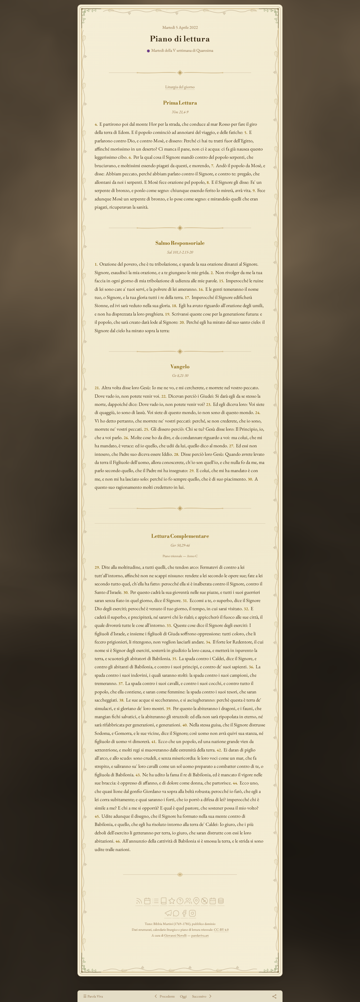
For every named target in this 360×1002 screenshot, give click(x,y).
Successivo (199, 996)
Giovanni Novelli (175, 935)
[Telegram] (168, 915)
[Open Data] (221, 903)
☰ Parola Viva (93, 996)
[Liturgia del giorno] (147, 903)
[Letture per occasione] (212, 903)
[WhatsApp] (176, 915)
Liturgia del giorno (180, 87)
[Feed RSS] (139, 903)
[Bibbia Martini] (163, 903)
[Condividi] (274, 996)
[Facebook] (184, 915)
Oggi (183, 996)
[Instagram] (192, 915)
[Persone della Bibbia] (188, 903)
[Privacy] (204, 903)
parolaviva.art (200, 935)
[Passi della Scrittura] (172, 903)
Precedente (167, 996)
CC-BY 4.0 (221, 929)
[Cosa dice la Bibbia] (180, 903)
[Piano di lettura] (155, 903)
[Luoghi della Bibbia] (196, 903)
